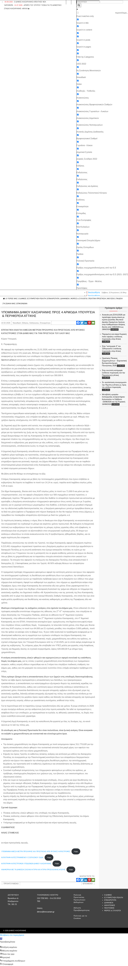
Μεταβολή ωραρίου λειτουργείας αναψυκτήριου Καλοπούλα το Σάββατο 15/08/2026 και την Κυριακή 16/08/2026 (113, 399)
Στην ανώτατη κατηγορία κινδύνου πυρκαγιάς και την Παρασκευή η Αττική (113, 372)
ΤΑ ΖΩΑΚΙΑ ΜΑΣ (9, 304)
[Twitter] (82, 323)
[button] (1, 938)
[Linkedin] (86, 323)
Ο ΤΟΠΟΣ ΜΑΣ (11, 299)
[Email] (93, 323)
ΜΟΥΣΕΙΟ (111, 299)
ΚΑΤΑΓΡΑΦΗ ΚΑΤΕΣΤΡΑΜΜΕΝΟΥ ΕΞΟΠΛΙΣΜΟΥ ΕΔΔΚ (22, 857)
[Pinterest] (89, 323)
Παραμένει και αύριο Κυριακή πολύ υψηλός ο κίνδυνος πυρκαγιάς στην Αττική (114, 336)
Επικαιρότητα (45, 323)
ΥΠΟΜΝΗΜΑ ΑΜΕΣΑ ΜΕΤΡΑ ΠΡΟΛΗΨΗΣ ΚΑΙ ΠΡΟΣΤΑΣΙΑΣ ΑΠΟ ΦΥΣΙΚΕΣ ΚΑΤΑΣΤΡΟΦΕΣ (35, 851)
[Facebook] (78, 323)
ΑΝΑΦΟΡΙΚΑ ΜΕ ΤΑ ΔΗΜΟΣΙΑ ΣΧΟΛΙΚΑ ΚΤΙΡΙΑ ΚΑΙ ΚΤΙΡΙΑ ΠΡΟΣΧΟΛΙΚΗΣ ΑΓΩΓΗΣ (33, 870)
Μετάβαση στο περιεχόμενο (12, 935)
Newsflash (17, 323)
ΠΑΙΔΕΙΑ (119, 299)
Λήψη (76, 851)
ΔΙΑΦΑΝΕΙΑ (65, 299)
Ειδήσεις (25, 323)
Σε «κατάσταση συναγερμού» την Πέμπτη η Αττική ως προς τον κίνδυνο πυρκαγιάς (114, 384)
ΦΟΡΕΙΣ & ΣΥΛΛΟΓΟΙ (79, 299)
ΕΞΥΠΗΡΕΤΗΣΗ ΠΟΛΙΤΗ (36, 299)
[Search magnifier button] (78, 5)
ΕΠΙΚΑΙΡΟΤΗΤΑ (53, 299)
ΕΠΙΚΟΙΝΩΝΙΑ (22, 304)
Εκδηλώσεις (34, 323)
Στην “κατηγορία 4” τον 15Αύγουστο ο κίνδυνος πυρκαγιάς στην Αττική (111, 348)
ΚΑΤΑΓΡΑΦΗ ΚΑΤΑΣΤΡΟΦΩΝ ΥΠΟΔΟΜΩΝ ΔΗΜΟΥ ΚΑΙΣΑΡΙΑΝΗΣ (26, 863)
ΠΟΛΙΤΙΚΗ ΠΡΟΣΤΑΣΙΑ (97, 299)
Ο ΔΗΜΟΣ (22, 299)
